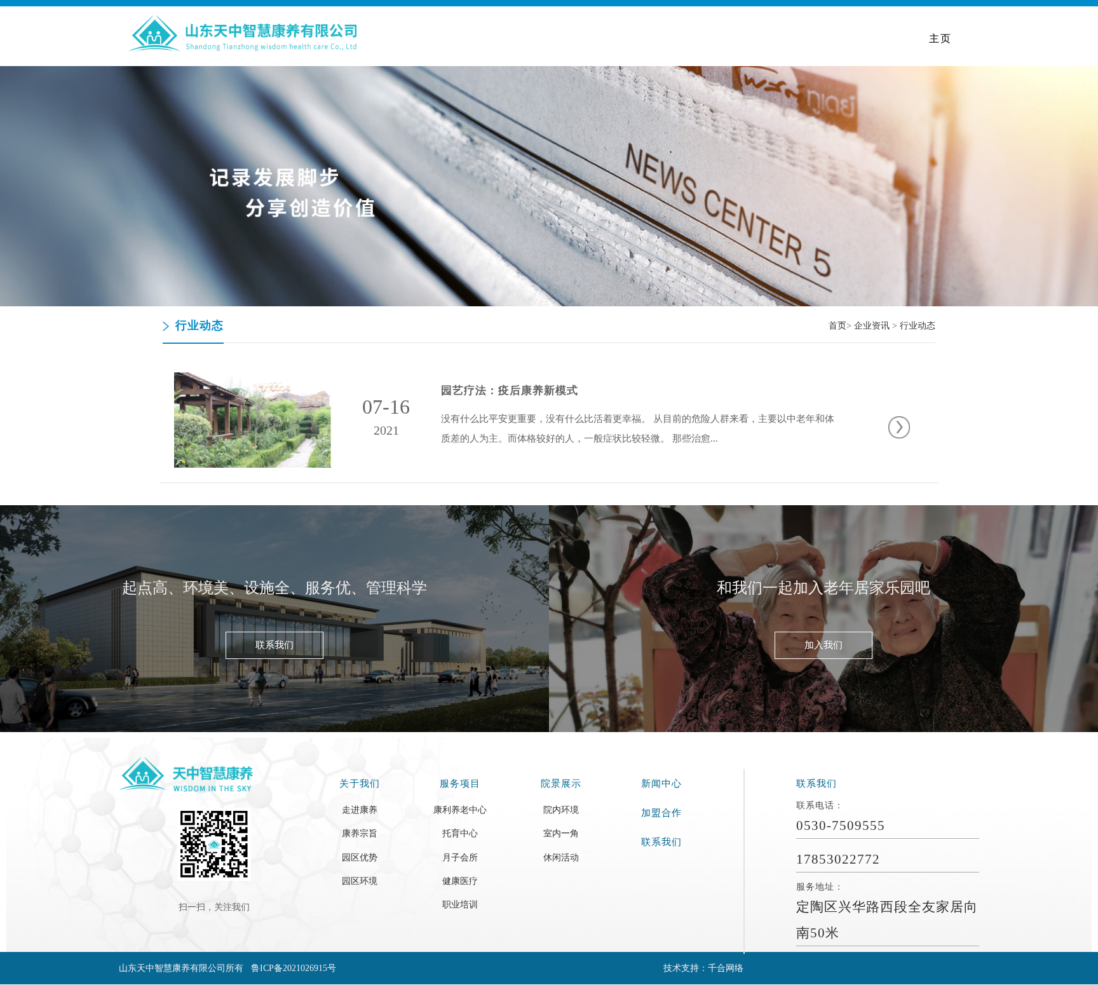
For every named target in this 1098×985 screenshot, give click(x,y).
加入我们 (823, 645)
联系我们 (274, 645)
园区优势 (359, 857)
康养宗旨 (359, 833)
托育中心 (460, 833)
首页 (837, 325)
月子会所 (460, 857)
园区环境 (359, 881)
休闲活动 (561, 857)
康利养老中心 (460, 810)
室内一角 (561, 833)
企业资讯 (872, 325)
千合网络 (725, 968)
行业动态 (917, 325)
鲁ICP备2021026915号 (293, 968)
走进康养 (359, 810)
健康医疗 (460, 881)
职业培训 (460, 904)
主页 (940, 38)
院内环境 (561, 810)
